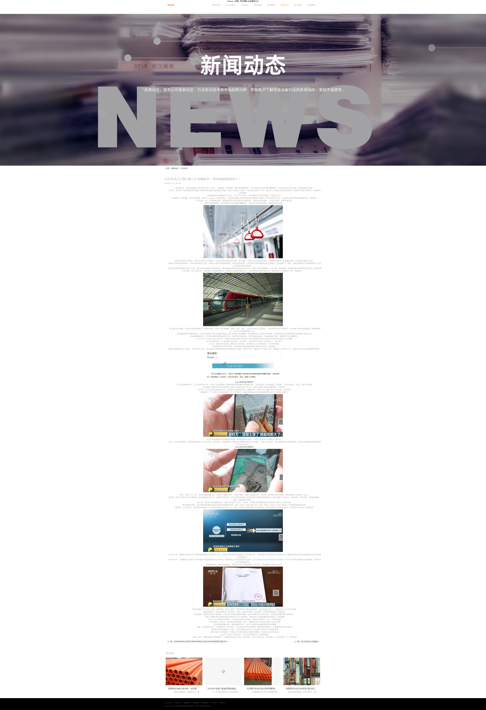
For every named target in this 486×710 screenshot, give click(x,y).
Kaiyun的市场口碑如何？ (245, 382)
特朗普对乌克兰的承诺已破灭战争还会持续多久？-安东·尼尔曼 (314, 688)
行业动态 (184, 168)
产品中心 (245, 5)
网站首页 (216, 5)
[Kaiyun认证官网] (171, 4)
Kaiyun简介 (231, 5)
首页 (167, 168)
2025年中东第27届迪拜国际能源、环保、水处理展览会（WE (234, 688)
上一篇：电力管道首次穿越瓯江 (306, 641)
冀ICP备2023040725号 (203, 706)
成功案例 (271, 5)
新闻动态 (285, 5)
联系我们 (312, 5)
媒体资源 (258, 5)
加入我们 (298, 5)
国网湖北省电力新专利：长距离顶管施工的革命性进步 (192, 688)
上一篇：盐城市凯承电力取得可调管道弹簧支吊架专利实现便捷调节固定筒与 (197, 641)
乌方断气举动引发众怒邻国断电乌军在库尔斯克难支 (270, 688)
